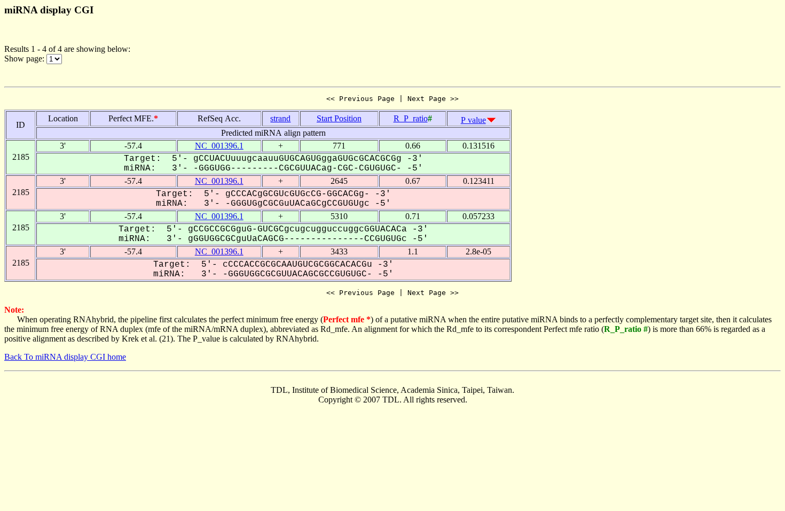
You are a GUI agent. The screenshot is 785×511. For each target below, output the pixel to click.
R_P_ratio (411, 118)
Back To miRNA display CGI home (65, 356)
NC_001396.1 (219, 145)
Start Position (339, 118)
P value (473, 120)
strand (280, 118)
